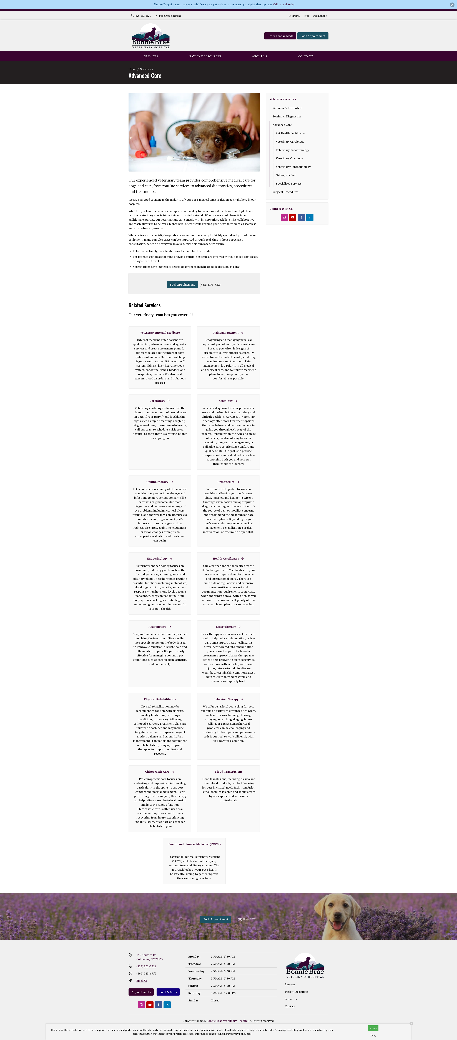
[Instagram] (284, 217)
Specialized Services (289, 183)
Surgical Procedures (285, 192)
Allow (373, 1028)
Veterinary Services (283, 99)
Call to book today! (284, 4)
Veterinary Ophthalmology (293, 167)
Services (151, 56)
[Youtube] (292, 217)
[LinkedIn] (309, 217)
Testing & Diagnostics (286, 116)
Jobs (306, 15)
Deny (373, 1035)
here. (249, 1033)
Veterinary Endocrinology (292, 150)
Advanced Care (282, 125)
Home (132, 69)
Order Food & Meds (280, 36)
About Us (259, 56)
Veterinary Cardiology (290, 141)
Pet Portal (294, 15)
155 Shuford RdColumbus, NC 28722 (149, 957)
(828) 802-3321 (211, 284)
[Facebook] (301, 217)
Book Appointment (312, 36)
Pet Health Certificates (290, 133)
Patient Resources (205, 56)
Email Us (141, 981)
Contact (305, 56)
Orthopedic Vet (286, 175)
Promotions (320, 15)
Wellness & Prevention (287, 108)
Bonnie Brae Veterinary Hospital (227, 1021)
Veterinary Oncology (289, 158)
